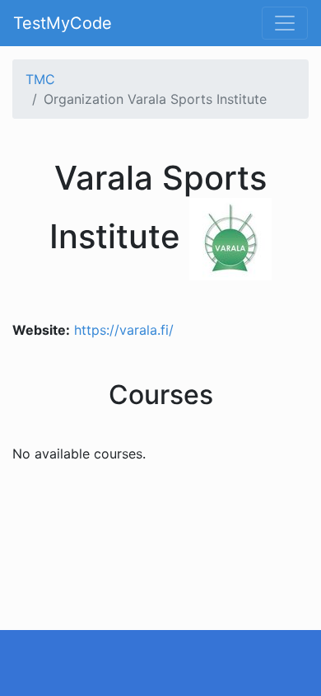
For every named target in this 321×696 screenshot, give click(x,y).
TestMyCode (62, 23)
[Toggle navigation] (285, 23)
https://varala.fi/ (124, 330)
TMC (40, 79)
